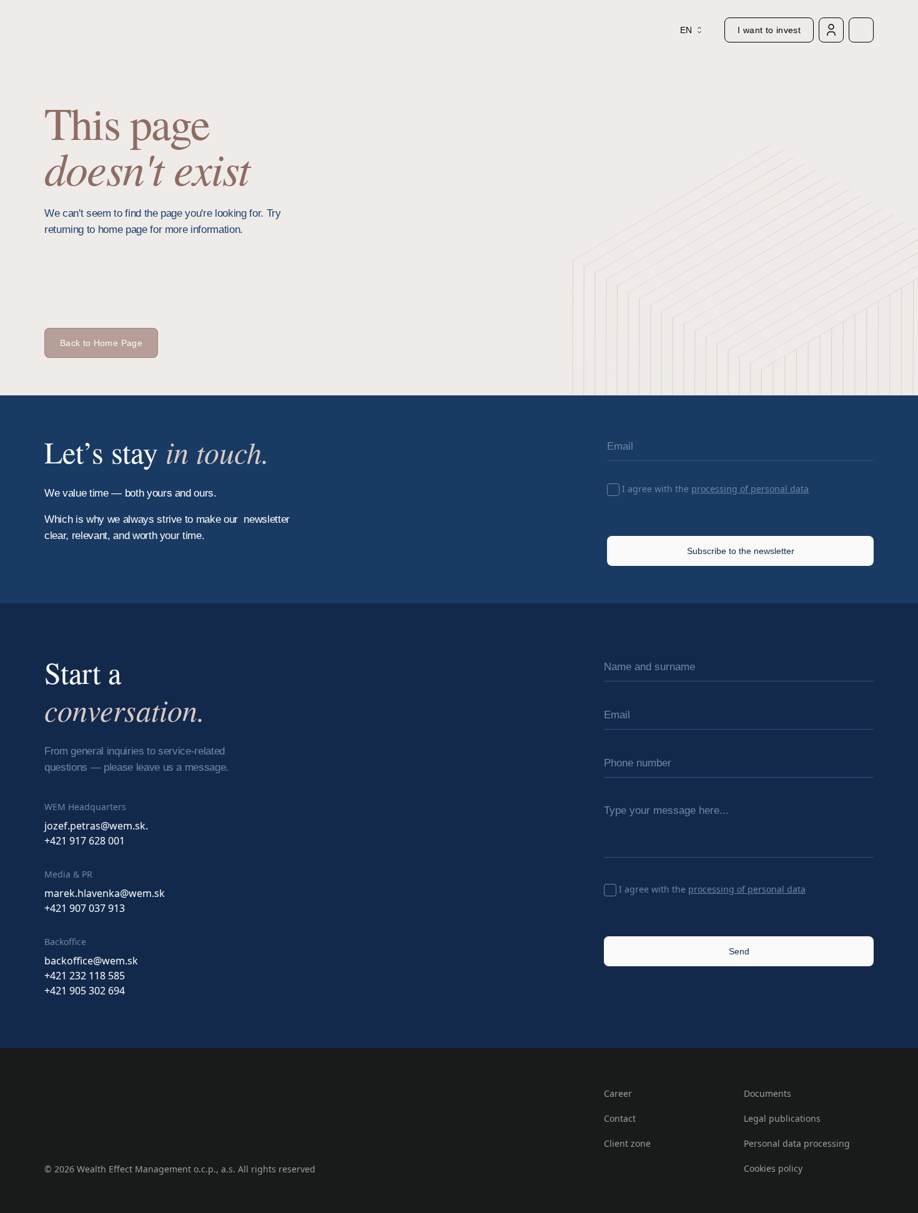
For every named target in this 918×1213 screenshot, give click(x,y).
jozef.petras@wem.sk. (96, 826)
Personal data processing (797, 1143)
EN (686, 30)
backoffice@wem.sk (91, 961)
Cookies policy (773, 1168)
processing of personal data (750, 489)
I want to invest (769, 30)
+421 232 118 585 (84, 976)
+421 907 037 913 (84, 908)
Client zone (627, 1143)
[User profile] (831, 29)
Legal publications (782, 1118)
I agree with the (715, 489)
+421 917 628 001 (84, 841)
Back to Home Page (101, 343)
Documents (767, 1093)
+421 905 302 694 (84, 991)
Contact (620, 1118)
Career (618, 1093)
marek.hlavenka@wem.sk (104, 893)
